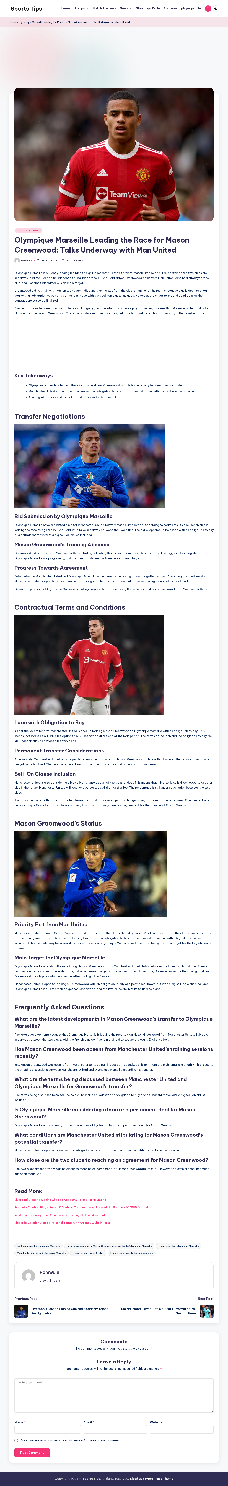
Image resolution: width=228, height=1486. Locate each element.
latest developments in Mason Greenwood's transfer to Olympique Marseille (109, 1246)
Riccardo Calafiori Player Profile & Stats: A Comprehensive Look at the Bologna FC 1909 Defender (82, 1207)
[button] (50, 1280)
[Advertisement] (114, 67)
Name (20, 1422)
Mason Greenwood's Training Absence (131, 1252)
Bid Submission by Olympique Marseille (38, 1246)
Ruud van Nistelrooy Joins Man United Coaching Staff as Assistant (59, 1215)
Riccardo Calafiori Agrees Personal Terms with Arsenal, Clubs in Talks (62, 1223)
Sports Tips (26, 8)
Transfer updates (28, 230)
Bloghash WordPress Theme (151, 1479)
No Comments (74, 260)
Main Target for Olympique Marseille (179, 1246)
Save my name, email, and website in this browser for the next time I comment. (70, 1440)
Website (156, 1422)
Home (12, 22)
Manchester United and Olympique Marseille (41, 1252)
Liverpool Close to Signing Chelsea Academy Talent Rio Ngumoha (60, 1199)
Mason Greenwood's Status (88, 1252)
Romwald (49, 1272)
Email (89, 1422)
